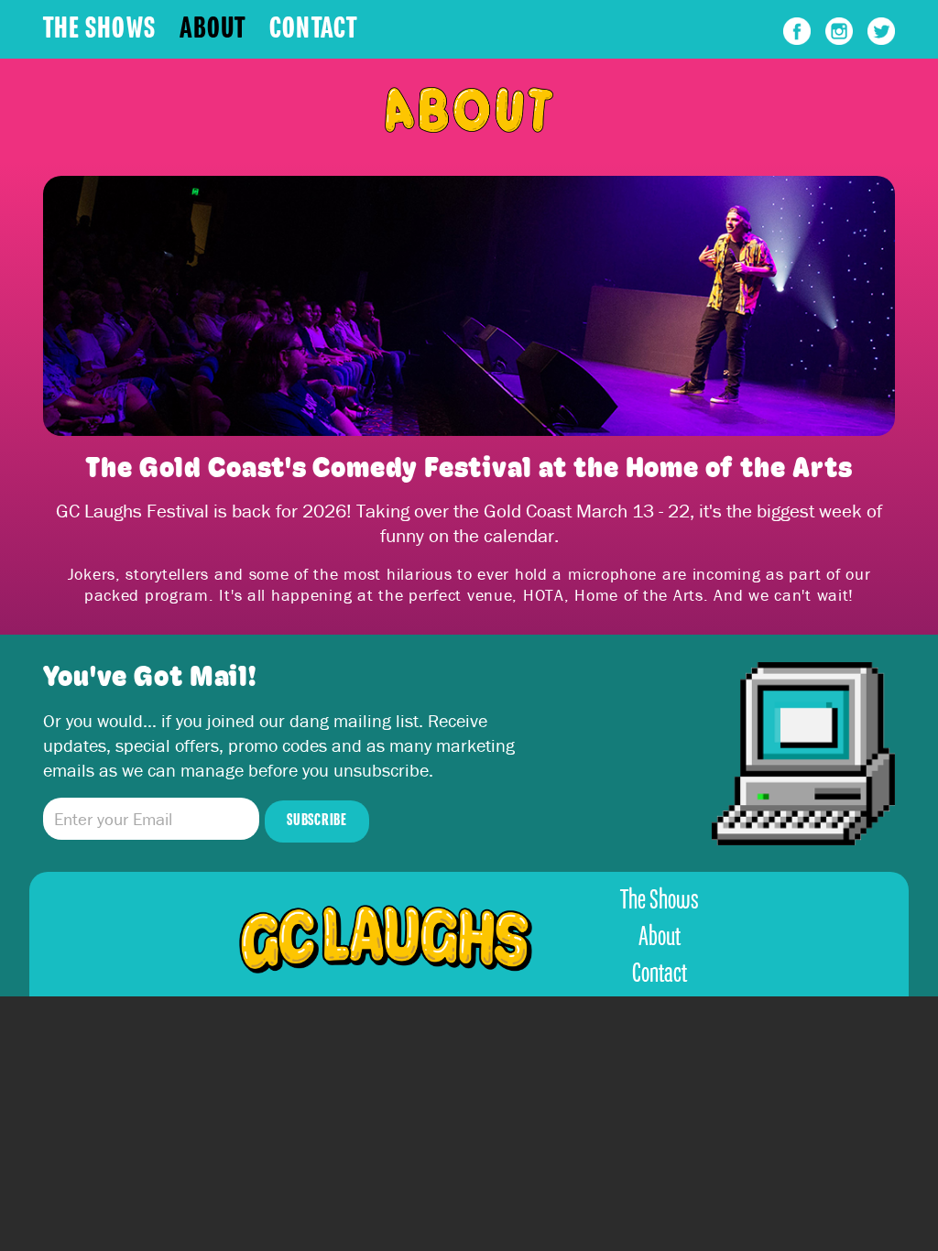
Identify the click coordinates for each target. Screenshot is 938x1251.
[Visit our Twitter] (881, 38)
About (212, 29)
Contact (313, 29)
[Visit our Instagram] (841, 38)
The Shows (99, 29)
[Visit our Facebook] (799, 38)
